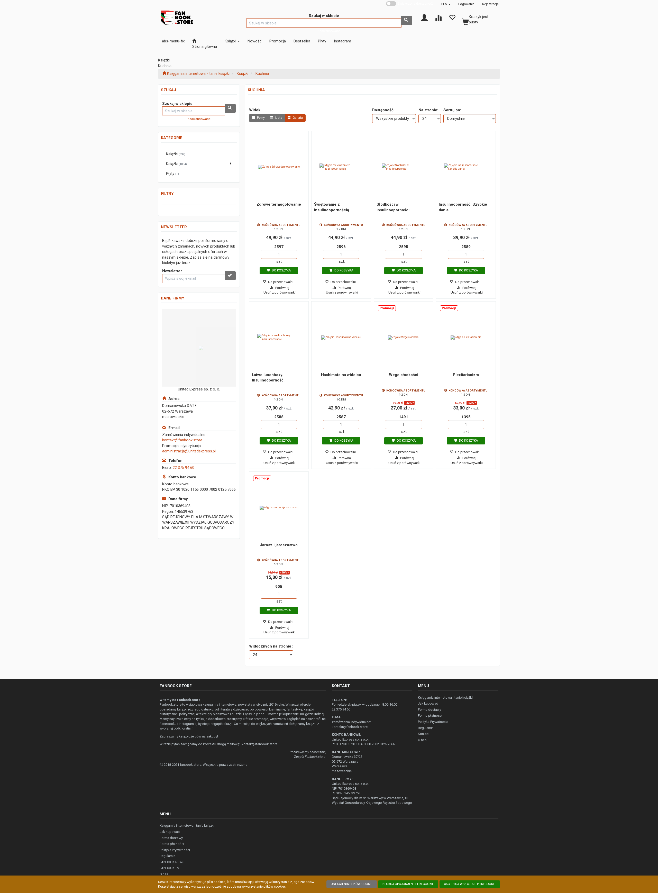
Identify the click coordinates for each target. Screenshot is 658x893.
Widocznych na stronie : (271, 646)
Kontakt (423, 734)
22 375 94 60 (183, 467)
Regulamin (426, 728)
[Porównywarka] (438, 17)
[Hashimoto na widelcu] (341, 337)
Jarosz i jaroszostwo (279, 545)
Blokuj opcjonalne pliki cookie (408, 884)
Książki (242, 73)
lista (278, 118)
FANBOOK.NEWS (172, 862)
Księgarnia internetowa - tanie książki (445, 697)
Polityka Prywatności (433, 722)
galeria (297, 118)
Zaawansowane (329, 31)
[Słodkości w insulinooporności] (404, 167)
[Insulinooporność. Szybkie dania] (466, 167)
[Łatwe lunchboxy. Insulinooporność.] (279, 337)
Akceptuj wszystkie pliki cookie (470, 884)
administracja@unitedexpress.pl (189, 451)
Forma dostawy (429, 710)
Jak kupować (428, 703)
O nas (422, 740)
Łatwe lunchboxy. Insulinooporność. (268, 377)
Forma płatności (430, 715)
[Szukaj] (406, 20)
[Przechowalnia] (452, 17)
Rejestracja (490, 4)
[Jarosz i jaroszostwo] (279, 507)
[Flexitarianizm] (466, 337)
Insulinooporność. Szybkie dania (463, 207)
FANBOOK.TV (169, 868)
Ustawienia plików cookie (351, 884)
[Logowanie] (424, 17)
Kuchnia (262, 73)
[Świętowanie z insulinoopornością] (341, 167)
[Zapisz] (230, 275)
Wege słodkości (403, 374)
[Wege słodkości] (404, 337)
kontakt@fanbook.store (182, 440)
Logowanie (466, 4)
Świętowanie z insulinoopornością (331, 207)
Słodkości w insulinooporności (393, 207)
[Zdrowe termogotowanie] (279, 167)
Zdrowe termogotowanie (279, 204)
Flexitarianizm (466, 374)
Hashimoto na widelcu (341, 374)
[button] (445, 4)
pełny (260, 118)
